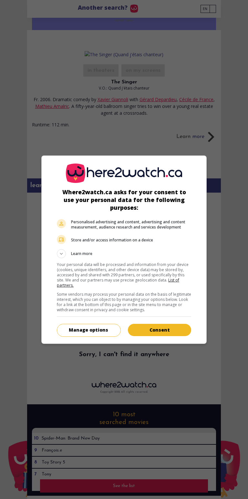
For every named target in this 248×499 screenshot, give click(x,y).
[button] (124, 253)
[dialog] (124, 249)
